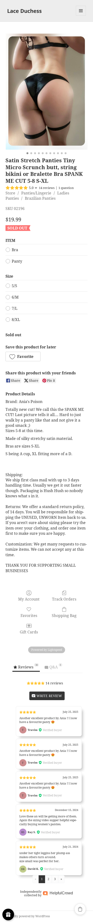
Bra (15, 249)
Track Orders (64, 598)
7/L (14, 308)
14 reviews (47, 188)
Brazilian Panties (40, 198)
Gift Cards (29, 631)
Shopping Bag (64, 615)
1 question (66, 188)
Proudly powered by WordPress (28, 916)
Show (8, 914)
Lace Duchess (24, 10)
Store (10, 193)
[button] (23, 356)
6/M (15, 297)
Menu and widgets (81, 15)
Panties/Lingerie (36, 193)
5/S (14, 285)
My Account (29, 598)
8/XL (16, 319)
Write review (49, 695)
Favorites (29, 615)
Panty (17, 261)
